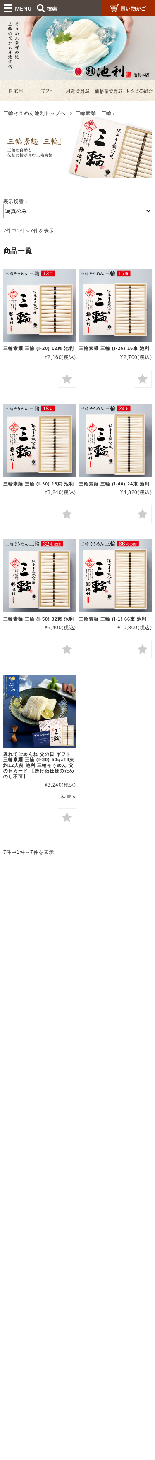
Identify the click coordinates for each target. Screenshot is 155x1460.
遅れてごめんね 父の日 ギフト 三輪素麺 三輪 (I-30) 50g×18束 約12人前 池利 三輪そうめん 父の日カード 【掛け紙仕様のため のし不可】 (38, 765)
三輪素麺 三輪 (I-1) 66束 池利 (113, 618)
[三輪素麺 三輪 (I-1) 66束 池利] (115, 575)
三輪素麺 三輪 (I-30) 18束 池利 (38, 483)
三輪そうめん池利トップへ (34, 113)
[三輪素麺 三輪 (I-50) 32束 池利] (39, 575)
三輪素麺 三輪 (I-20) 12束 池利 (38, 348)
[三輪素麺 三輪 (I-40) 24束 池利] (115, 440)
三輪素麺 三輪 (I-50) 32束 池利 (38, 618)
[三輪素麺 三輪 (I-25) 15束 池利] (115, 305)
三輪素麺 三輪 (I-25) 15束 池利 (114, 348)
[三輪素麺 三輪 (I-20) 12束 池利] (39, 305)
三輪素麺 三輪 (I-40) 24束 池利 (114, 483)
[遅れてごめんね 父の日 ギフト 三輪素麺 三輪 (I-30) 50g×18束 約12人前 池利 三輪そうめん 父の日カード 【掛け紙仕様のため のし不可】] (39, 711)
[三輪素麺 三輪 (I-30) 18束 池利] (39, 440)
